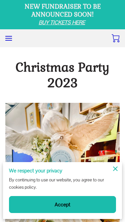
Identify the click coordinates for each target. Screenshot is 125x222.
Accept (63, 204)
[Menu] (8, 38)
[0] (116, 38)
